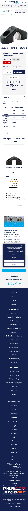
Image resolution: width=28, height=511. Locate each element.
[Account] (22, 2)
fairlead (14, 102)
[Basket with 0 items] (25, 2)
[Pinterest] (19, 82)
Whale (14, 448)
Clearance (14, 413)
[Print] (13, 82)
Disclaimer (14, 332)
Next (25, 159)
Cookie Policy (14, 321)
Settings (14, 258)
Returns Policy (14, 344)
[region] (14, 200)
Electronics (14, 390)
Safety (14, 409)
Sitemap (14, 362)
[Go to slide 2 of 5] (10, 176)
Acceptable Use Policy (14, 317)
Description (6, 97)
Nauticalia (14, 433)
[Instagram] (16, 283)
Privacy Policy (14, 340)
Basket (14, 297)
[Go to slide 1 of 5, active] (7, 176)
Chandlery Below (14, 375)
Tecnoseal (14, 429)
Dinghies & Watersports (14, 383)
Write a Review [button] (11, 15)
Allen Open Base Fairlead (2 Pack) (14, 168)
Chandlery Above (14, 371)
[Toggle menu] (2, 2)
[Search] (5, 2)
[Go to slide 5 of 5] (20, 176)
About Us (14, 313)
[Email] (10, 82)
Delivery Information (14, 328)
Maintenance (14, 398)
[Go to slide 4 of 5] (17, 176)
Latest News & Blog (14, 359)
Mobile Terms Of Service (14, 336)
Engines (14, 394)
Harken (14, 456)
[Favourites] (14, 161)
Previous (2, 159)
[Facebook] (7, 82)
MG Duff (14, 445)
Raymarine (14, 452)
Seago (14, 426)
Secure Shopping (14, 347)
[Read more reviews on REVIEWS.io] (14, 188)
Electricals (14, 386)
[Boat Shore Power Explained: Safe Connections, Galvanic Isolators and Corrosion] (14, 221)
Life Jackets (14, 405)
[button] (3, 200)
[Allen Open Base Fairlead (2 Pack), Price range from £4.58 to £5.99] (14, 156)
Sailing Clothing (14, 379)
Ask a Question (7, 133)
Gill (14, 437)
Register (14, 304)
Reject (14, 261)
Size (5, 67)
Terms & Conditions (14, 351)
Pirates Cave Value (14, 422)
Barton (14, 441)
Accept (14, 264)
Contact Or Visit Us (14, 324)
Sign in (14, 301)
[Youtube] (20, 283)
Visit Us (14, 355)
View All (14, 460)
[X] (16, 82)
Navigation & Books (14, 402)
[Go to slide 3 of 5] (14, 176)
